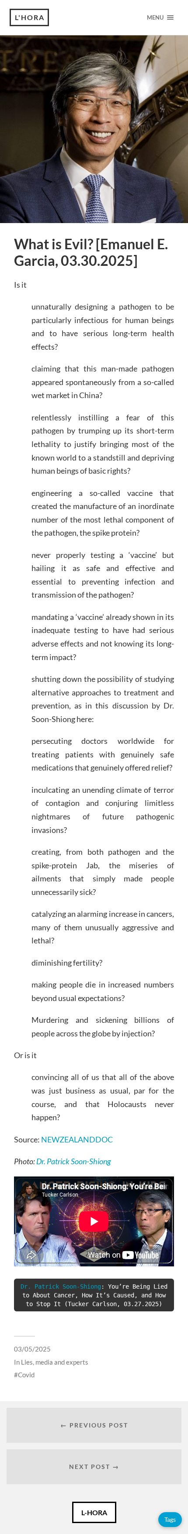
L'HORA (30, 17)
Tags (170, 1519)
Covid (26, 1375)
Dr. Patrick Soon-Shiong (73, 1161)
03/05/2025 (32, 1349)
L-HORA (94, 1512)
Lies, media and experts (54, 1362)
